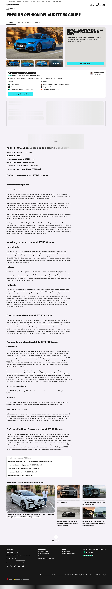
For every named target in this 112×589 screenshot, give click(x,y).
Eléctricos (26, 1)
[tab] (11, 22)
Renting (19, 1)
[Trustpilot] (94, 553)
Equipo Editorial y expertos (68, 553)
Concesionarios (66, 551)
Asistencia (9, 549)
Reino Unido (26, 579)
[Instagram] (15, 567)
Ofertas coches (10, 1)
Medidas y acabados (24, 22)
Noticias (48, 1)
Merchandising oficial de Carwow (46, 558)
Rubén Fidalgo (100, 72)
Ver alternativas (85, 63)
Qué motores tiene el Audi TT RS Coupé (20, 162)
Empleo (64, 549)
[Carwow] (12, 4)
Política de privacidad (80, 574)
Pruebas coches (56, 1)
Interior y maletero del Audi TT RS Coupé (20, 159)
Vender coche (40, 1)
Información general (13, 156)
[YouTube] (19, 567)
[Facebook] (7, 567)
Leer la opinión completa (21, 94)
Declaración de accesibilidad (93, 574)
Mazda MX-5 (10, 258)
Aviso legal (103, 574)
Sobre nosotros (41, 549)
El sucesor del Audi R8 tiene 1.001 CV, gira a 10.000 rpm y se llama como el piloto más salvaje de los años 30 (68, 523)
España (10, 579)
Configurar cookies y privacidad (60, 574)
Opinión (11, 22)
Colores (37, 22)
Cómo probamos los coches (33, 75)
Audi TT (24, 434)
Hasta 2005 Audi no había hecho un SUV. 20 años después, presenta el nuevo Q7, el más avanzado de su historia (94, 502)
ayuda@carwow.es (20, 560)
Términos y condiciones (45, 574)
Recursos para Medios (43, 553)
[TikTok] (23, 567)
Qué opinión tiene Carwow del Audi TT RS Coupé (23, 169)
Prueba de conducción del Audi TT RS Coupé (22, 166)
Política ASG (71, 574)
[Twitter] (11, 567)
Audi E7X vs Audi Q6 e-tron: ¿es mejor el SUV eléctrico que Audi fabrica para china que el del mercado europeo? (94, 523)
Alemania (17, 579)
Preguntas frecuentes (43, 551)
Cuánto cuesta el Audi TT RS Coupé (19, 152)
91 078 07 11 (13, 558)
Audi (7, 9)
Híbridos (32, 1)
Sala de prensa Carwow (44, 555)
